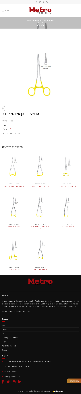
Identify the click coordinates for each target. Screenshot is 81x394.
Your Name (15, 178)
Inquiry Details (15, 205)
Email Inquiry (74, 381)
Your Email (15, 187)
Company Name (17, 196)
